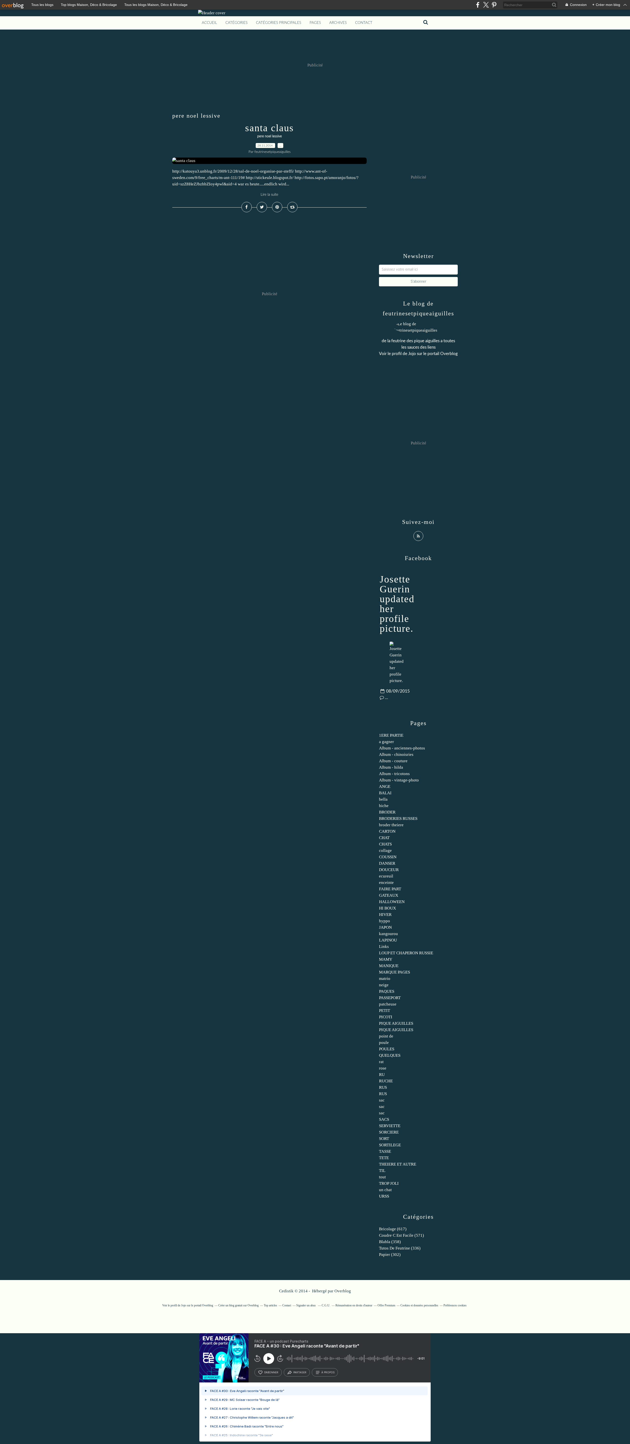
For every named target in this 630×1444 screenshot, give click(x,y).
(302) (390, 1254)
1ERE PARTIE (391, 735)
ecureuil (386, 876)
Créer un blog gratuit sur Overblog (238, 1305)
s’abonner (271, 1372)
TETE (384, 1157)
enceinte (386, 882)
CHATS (385, 844)
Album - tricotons (394, 773)
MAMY (385, 959)
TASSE (385, 1151)
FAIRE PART (390, 889)
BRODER (387, 812)
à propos (327, 1372)
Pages (315, 23)
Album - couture (393, 761)
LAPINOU (388, 940)
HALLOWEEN (392, 901)
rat (381, 1061)
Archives (338, 23)
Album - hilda (391, 767)
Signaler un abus (306, 1305)
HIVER (385, 914)
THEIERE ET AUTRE (397, 1164)
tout (382, 1177)
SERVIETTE (389, 1125)
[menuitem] (209, 23)
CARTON (387, 831)
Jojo (412, 354)
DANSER (387, 863)
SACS (384, 1119)
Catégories (236, 23)
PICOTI (385, 1017)
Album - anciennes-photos (402, 748)
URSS (384, 1196)
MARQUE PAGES (394, 972)
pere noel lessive (269, 136)
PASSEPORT (390, 997)
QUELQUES (389, 1055)
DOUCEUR (389, 869)
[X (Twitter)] (486, 5)
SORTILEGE (390, 1145)
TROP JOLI (389, 1183)
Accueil (209, 23)
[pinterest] (494, 5)
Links (384, 946)
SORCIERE (389, 1132)
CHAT (384, 837)
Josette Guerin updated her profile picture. (397, 604)
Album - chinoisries (396, 754)
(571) (401, 1235)
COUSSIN (387, 857)
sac (382, 1100)
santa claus (269, 127)
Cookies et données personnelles (419, 1305)
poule (384, 1042)
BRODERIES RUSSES (398, 818)
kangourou (388, 933)
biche (384, 805)
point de (386, 1036)
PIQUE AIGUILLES (396, 1023)
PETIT (384, 1010)
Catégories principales (278, 23)
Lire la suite (269, 194)
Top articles (270, 1305)
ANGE (384, 786)
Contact (363, 23)
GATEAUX (388, 895)
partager (299, 1372)
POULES (386, 1049)
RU (382, 1074)
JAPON (385, 927)
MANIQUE (388, 965)
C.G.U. (326, 1305)
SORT (384, 1138)
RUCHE (386, 1081)
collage (385, 850)
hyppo (384, 921)
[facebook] (478, 5)
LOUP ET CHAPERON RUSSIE (406, 953)
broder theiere (391, 825)
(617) (393, 1229)
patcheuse (387, 1004)
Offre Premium (386, 1305)
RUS (383, 1087)
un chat (385, 1189)
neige (384, 985)
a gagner (386, 741)
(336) (400, 1248)
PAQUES (386, 991)
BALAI (385, 793)
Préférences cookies (455, 1305)
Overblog (342, 1291)
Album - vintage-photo (399, 780)
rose (382, 1068)
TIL (382, 1170)
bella (383, 799)
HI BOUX (387, 908)
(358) (390, 1241)
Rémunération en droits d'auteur (353, 1305)
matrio (384, 978)
